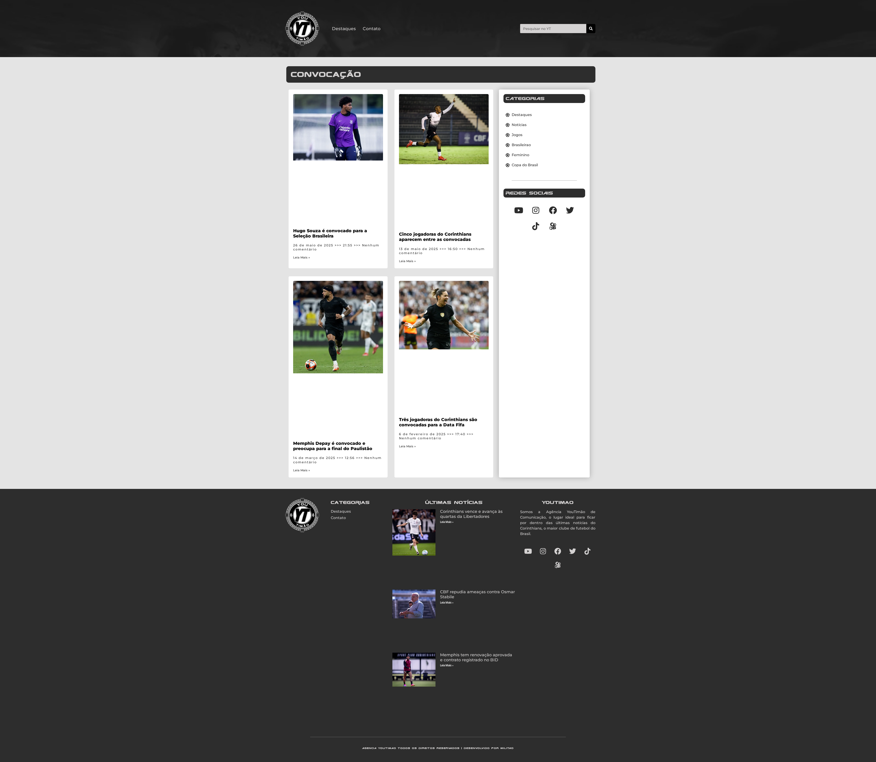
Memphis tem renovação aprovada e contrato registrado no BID (476, 657)
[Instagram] (536, 210)
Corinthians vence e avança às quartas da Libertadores (471, 514)
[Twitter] (570, 210)
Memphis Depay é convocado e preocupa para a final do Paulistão (332, 445)
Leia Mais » (301, 257)
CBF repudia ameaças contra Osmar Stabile (477, 594)
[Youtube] (519, 210)
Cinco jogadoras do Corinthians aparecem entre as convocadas (435, 236)
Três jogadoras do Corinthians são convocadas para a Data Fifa (438, 422)
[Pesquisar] (590, 28)
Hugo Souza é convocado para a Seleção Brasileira (330, 233)
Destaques (344, 28)
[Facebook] (553, 210)
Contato (372, 28)
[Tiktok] (536, 226)
